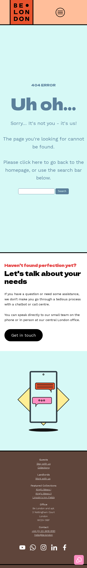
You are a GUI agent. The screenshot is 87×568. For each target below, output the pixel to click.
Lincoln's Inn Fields (44, 497)
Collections (44, 467)
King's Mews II (44, 493)
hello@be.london (43, 535)
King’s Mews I (43, 489)
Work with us (42, 478)
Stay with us (44, 463)
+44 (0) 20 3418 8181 (43, 531)
